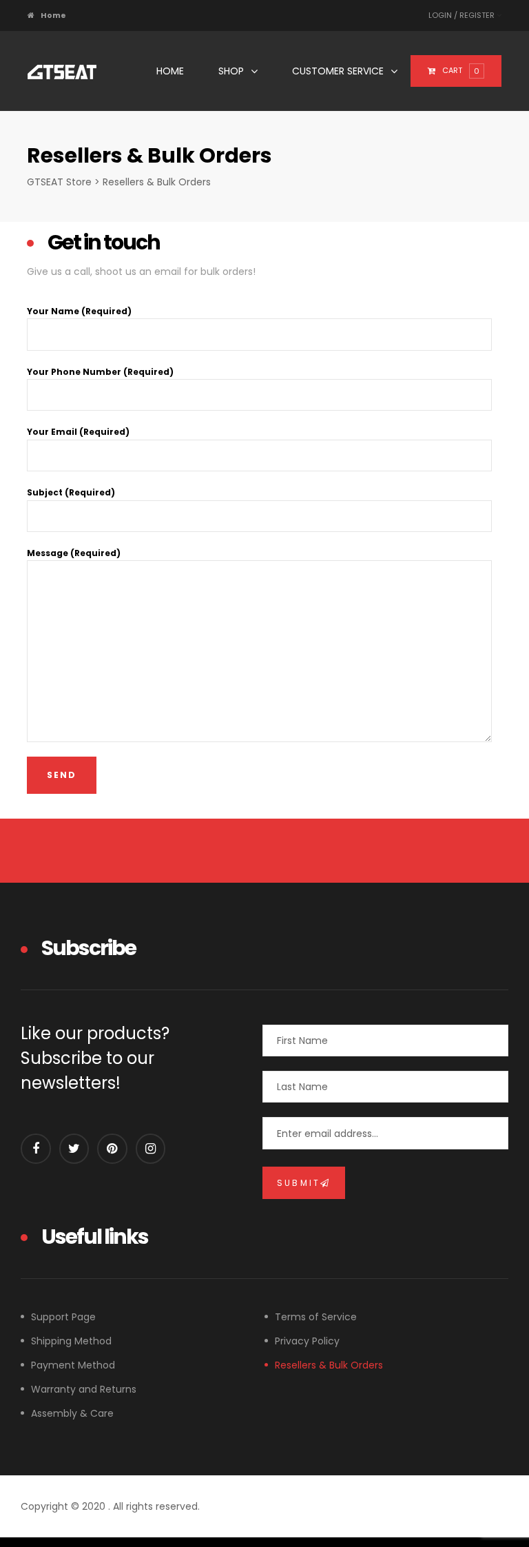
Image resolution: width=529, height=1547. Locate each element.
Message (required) (74, 553)
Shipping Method (71, 1341)
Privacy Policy (307, 1341)
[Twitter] (74, 1149)
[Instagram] (151, 1149)
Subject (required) (71, 492)
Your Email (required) (78, 432)
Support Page (63, 1317)
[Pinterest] (112, 1149)
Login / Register (462, 15)
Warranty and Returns (83, 1389)
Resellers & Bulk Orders (329, 1365)
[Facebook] (36, 1149)
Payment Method (73, 1365)
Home (170, 71)
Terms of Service (316, 1317)
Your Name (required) (79, 311)
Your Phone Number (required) (100, 372)
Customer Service (338, 71)
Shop (231, 71)
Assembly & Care (72, 1413)
